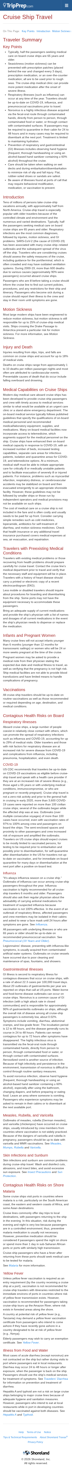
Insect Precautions (39, 1172)
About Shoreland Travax (54, 1437)
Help (21, 1432)
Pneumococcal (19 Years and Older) (26, 940)
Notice (47, 1432)
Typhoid (28, 1414)
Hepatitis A (9, 1414)
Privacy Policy (35, 1442)
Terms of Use (34, 1432)
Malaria (13, 1265)
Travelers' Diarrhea (56, 1378)
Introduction (43, 31)
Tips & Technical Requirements (20, 1437)
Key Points (28, 31)
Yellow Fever (31, 1342)
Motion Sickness (62, 31)
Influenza (41, 924)
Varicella (35, 1147)
